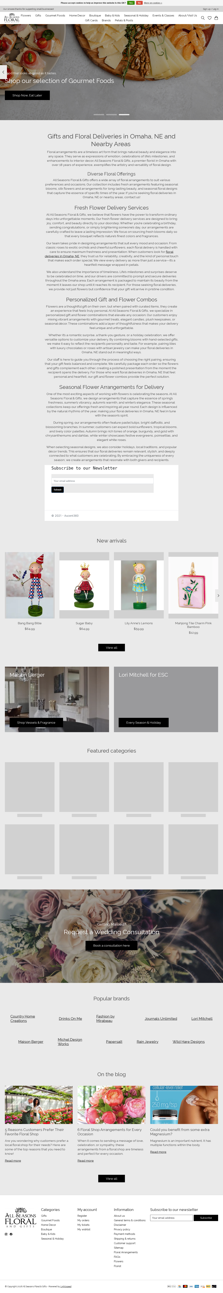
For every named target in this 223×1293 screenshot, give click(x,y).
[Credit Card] (179, 1286)
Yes (131, 3)
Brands (106, 20)
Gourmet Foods (50, 1220)
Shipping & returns (124, 1238)
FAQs (117, 1256)
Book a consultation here (111, 945)
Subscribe (206, 1217)
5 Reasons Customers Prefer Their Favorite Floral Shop (34, 1131)
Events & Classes (163, 15)
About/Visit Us (187, 15)
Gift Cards (91, 20)
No (139, 3)
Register (82, 1215)
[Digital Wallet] (171, 1286)
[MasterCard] (185, 1286)
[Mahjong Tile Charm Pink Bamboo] (193, 585)
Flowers (26, 15)
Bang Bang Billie (30, 623)
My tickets (83, 1224)
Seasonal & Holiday (136, 15)
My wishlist (84, 1229)
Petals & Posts (124, 20)
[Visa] (191, 1286)
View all (111, 647)
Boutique (95, 15)
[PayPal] (208, 1286)
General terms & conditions (129, 1220)
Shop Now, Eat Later (27, 95)
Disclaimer (120, 1224)
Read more (13, 1160)
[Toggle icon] (202, 18)
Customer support (124, 1243)
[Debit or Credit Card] (214, 1286)
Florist (117, 1266)
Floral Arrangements (126, 1252)
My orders (83, 1220)
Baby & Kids (112, 15)
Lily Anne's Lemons (139, 623)
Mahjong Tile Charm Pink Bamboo (193, 625)
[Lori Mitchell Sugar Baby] (84, 585)
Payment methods (124, 1233)
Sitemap (119, 1247)
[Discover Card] (202, 1286)
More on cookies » (153, 3)
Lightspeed (65, 1286)
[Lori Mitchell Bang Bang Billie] (30, 585)
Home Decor (48, 1224)
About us (119, 1215)
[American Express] (197, 1286)
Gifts (38, 15)
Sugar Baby (84, 623)
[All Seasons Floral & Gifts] (12, 18)
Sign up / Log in (211, 9)
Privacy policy (122, 1229)
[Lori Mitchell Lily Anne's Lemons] (139, 585)
